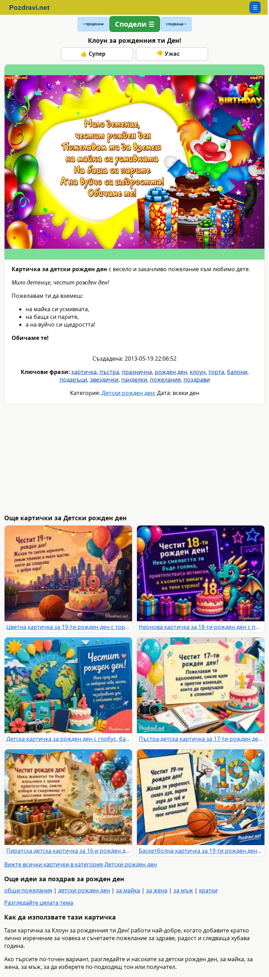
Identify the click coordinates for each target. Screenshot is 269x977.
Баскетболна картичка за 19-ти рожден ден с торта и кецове (201, 851)
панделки (134, 379)
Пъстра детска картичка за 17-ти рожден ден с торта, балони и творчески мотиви (201, 739)
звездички (104, 379)
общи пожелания (28, 890)
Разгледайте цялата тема (38, 902)
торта (216, 372)
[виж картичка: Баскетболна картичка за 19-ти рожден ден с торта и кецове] (200, 797)
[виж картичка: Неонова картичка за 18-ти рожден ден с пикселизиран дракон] (200, 573)
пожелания (165, 379)
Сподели (130, 24)
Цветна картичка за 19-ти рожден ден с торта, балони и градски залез (68, 627)
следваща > (176, 24)
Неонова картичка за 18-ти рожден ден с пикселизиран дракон (201, 627)
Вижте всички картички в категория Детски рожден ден (80, 864)
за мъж (183, 890)
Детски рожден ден (128, 393)
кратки (208, 890)
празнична (137, 372)
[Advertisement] (136, 459)
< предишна (93, 24)
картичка (84, 372)
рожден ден (171, 372)
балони (237, 372)
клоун (198, 372)
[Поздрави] (32, 7)
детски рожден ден (84, 890)
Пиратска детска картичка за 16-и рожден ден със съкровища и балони (68, 851)
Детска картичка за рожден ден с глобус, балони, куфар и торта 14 (68, 739)
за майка (128, 890)
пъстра (109, 372)
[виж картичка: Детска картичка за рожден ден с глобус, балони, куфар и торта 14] (68, 685)
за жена (156, 890)
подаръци (73, 379)
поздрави (197, 379)
